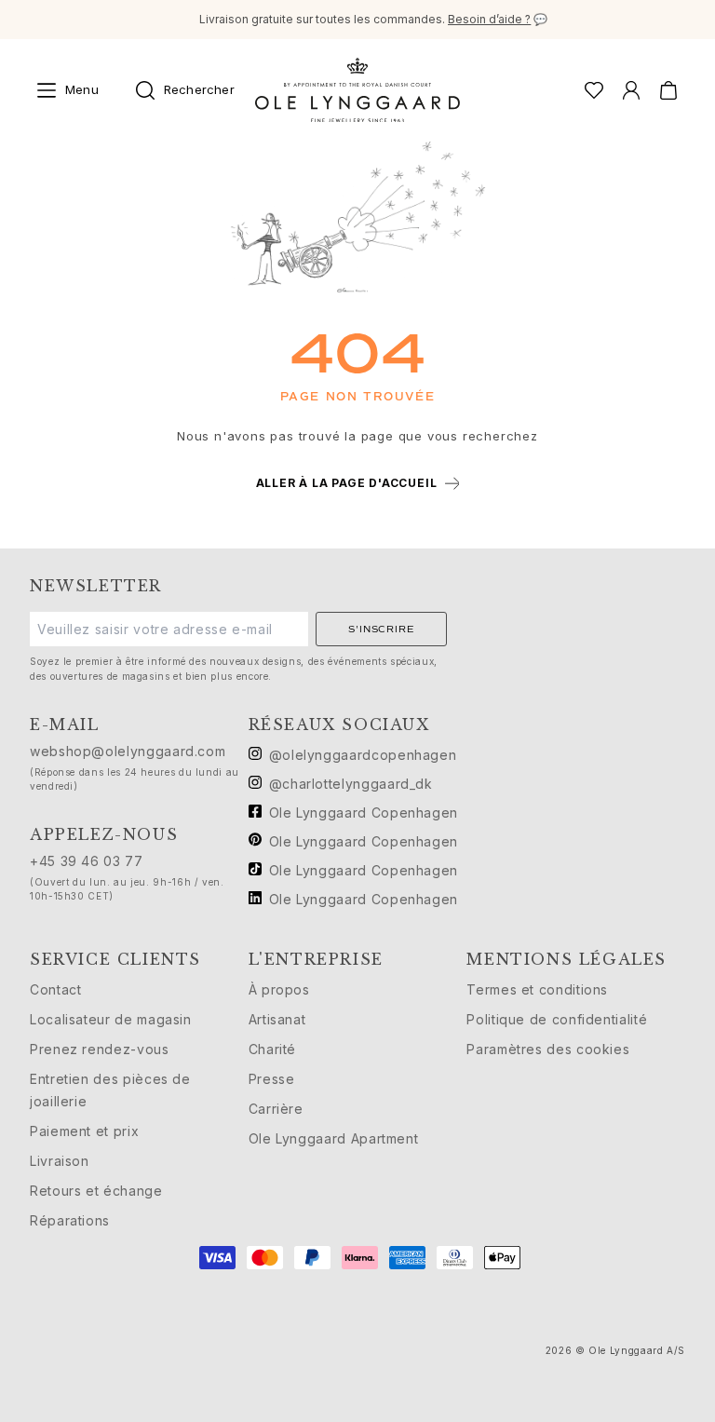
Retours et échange (96, 1191)
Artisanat (277, 1019)
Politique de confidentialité (556, 1019)
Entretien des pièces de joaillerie (110, 1090)
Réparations (70, 1220)
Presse (272, 1079)
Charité (272, 1049)
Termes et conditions (537, 989)
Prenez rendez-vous (99, 1049)
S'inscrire (380, 629)
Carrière (276, 1109)
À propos (279, 989)
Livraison (59, 1161)
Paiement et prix (84, 1131)
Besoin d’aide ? (489, 19)
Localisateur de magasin (111, 1019)
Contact (55, 989)
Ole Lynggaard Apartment (334, 1138)
